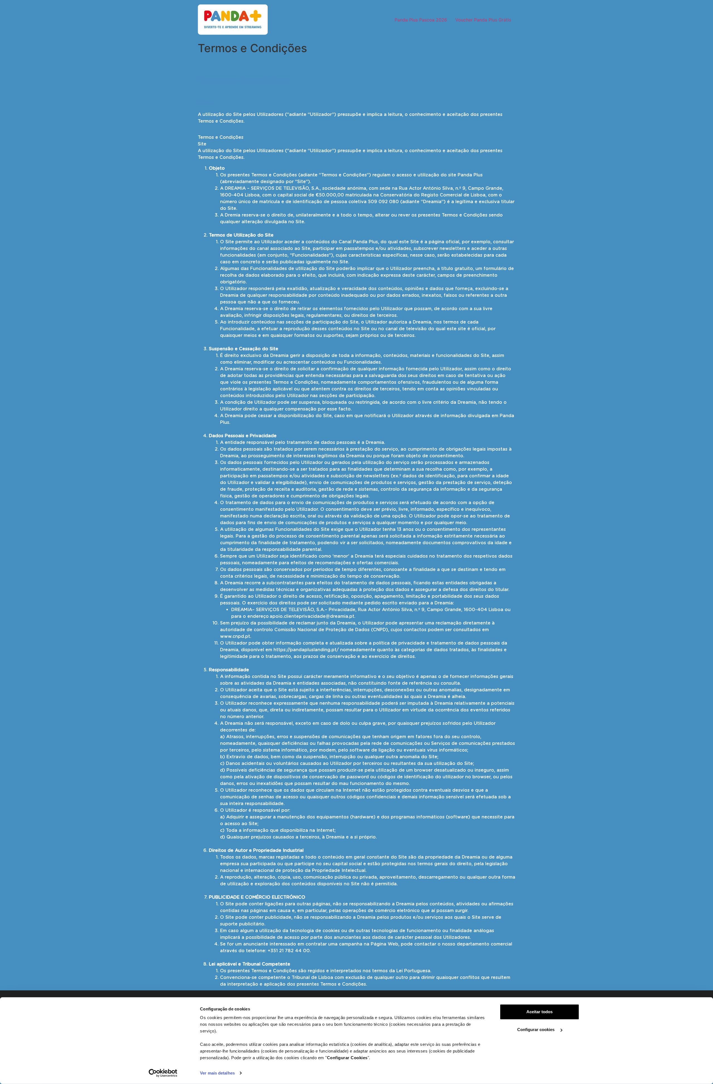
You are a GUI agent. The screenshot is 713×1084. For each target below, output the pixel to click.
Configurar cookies (536, 1029)
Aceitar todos (539, 1011)
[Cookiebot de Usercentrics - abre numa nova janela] (163, 1073)
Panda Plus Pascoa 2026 (421, 20)
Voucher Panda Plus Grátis (483, 20)
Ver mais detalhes (217, 1073)
